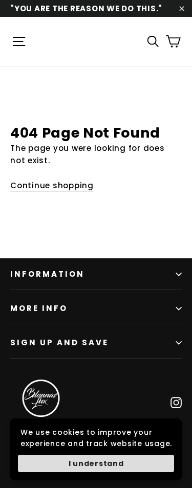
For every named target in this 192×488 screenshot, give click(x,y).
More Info (39, 308)
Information (47, 274)
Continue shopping (52, 185)
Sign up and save (59, 342)
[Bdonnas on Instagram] (176, 402)
